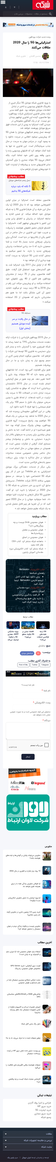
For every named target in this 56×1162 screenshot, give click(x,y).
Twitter (34, 665)
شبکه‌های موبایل (27, 653)
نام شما (46, 690)
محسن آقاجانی (35, 56)
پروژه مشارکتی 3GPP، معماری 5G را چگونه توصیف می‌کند (13, 635)
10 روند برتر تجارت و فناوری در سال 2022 (24, 871)
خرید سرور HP (44, 1106)
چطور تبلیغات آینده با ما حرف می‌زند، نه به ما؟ (23, 1038)
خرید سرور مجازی (42, 1113)
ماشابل (41, 646)
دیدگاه (46, 720)
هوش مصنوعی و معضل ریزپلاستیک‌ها (32, 531)
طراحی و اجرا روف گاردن (39, 1103)
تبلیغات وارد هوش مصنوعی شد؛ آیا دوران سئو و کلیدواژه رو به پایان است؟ (23, 953)
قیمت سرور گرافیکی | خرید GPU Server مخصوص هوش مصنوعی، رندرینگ (25, 967)
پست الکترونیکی (41, 702)
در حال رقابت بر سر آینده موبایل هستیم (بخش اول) (21, 323)
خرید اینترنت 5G (43, 1110)
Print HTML (23, 665)
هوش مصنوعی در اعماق (32, 537)
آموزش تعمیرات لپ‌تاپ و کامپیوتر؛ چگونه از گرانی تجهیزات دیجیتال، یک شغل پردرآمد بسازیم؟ (24, 1010)
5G (38, 653)
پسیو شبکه (46, 1117)
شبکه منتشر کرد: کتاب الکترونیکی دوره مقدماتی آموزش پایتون (26, 550)
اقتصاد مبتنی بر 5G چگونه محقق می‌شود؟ (28, 634)
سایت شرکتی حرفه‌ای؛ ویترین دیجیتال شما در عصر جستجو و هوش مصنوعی (23, 981)
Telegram (45, 665)
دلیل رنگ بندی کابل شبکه (30, 1024)
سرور (12, 1157)
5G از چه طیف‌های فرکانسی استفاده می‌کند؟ (43, 635)
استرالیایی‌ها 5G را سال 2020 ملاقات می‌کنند (31, 45)
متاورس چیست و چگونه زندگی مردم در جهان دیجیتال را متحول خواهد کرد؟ (23, 927)
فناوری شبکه (21, 56)
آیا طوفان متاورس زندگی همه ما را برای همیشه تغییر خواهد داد (25, 885)
